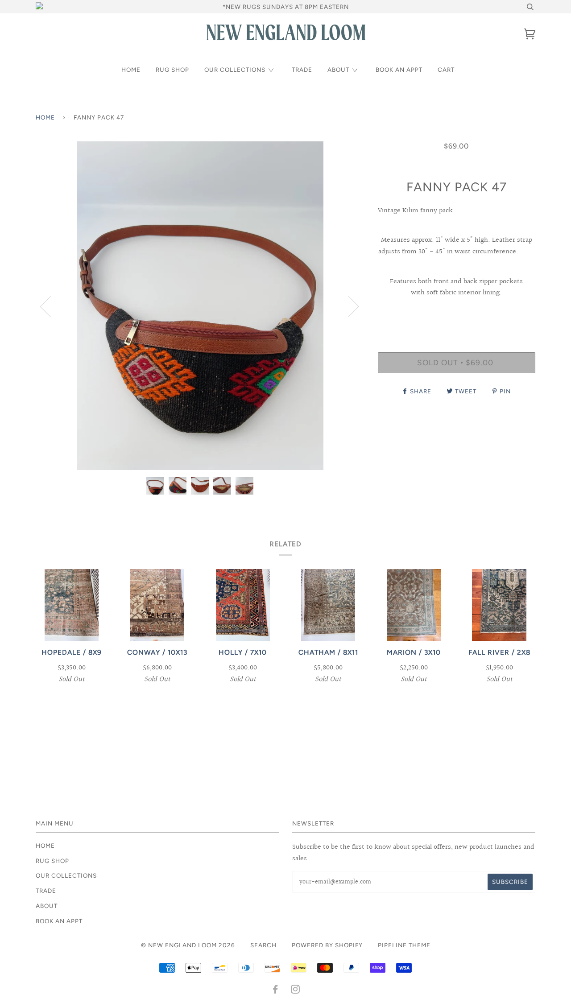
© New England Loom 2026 (188, 945)
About (338, 69)
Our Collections (234, 69)
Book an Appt (399, 69)
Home (131, 69)
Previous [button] (51, 306)
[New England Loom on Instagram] (295, 990)
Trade (302, 69)
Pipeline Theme (404, 945)
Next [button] (348, 306)
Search (263, 945)
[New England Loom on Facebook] (275, 990)
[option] (200, 305)
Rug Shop (172, 69)
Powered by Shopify (327, 945)
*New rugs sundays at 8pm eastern (286, 6)
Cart (446, 69)
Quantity (456, 315)
